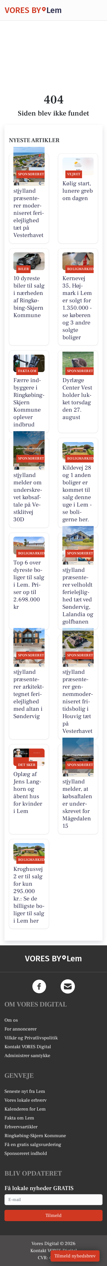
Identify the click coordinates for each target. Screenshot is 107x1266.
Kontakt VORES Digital (27, 1047)
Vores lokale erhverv (25, 1100)
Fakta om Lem (19, 1118)
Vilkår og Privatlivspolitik (31, 1038)
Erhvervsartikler (20, 1127)
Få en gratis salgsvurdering (32, 1144)
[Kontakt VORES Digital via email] (68, 986)
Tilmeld (53, 1215)
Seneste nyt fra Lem (24, 1091)
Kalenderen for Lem (25, 1109)
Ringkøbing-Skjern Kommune (35, 1136)
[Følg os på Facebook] (39, 986)
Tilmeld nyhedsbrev (75, 1256)
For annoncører (20, 1029)
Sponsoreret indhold (25, 1153)
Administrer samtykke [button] (27, 1056)
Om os (11, 1020)
